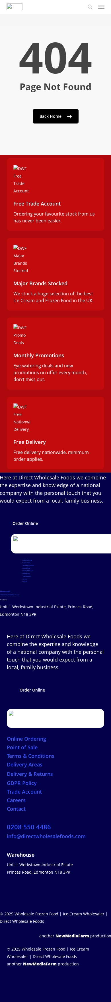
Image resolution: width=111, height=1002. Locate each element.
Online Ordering (27, 560)
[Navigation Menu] (101, 7)
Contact (24, 581)
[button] (25, 523)
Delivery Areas (26, 568)
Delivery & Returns (27, 570)
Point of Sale (26, 562)
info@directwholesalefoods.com (46, 836)
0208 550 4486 (29, 826)
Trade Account (26, 576)
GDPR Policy (26, 573)
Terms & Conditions (28, 565)
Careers (24, 579)
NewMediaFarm (72, 936)
